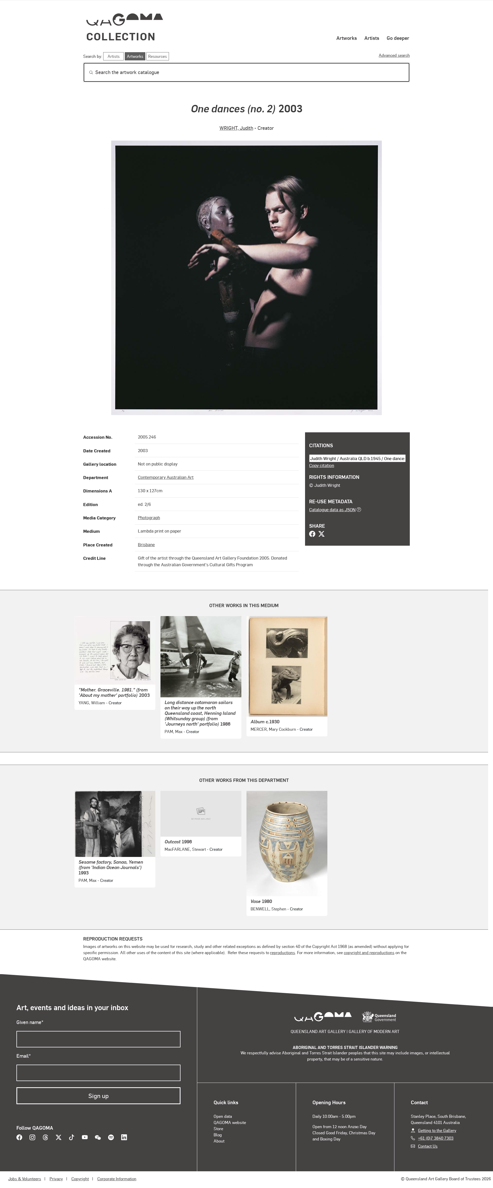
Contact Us (428, 1146)
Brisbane (146, 544)
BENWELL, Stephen (268, 908)
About (219, 1141)
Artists (371, 37)
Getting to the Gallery (437, 1130)
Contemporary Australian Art (166, 477)
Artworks (346, 37)
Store (218, 1128)
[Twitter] (321, 534)
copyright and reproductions (369, 952)
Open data (223, 1116)
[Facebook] (312, 534)
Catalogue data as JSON (332, 509)
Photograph (149, 517)
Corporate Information (116, 1178)
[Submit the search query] (87, 72)
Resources (157, 56)
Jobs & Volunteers (24, 1178)
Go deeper (398, 37)
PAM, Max (174, 731)
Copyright (80, 1178)
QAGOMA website (230, 1122)
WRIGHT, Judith (236, 128)
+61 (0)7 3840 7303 (435, 1138)
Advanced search (394, 55)
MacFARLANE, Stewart (185, 849)
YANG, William (92, 702)
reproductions (282, 952)
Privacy (56, 1178)
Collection (121, 36)
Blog (218, 1134)
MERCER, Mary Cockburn (273, 729)
